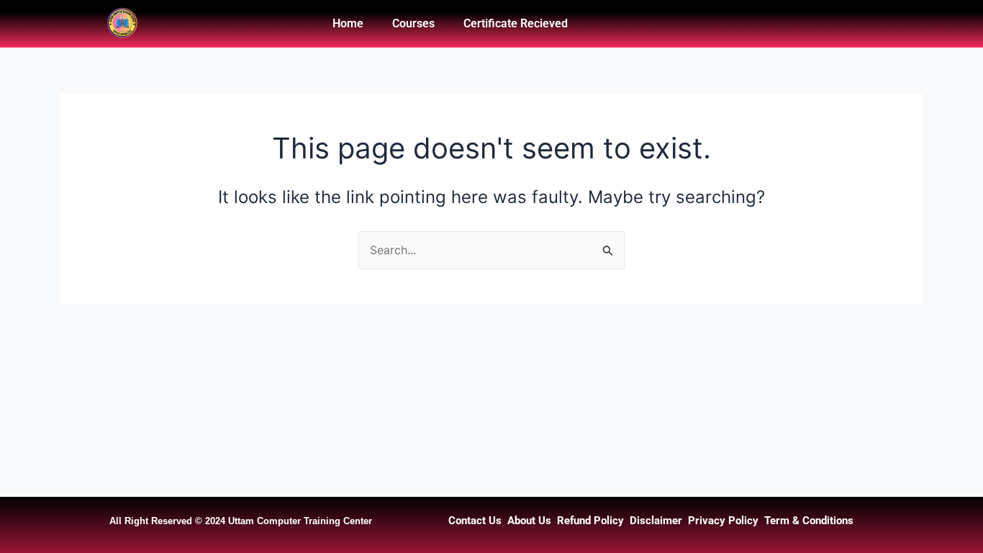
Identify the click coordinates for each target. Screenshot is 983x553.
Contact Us (475, 520)
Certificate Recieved (515, 23)
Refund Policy (590, 520)
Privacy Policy (723, 520)
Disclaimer (656, 520)
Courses (413, 23)
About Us (529, 520)
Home (347, 23)
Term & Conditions (808, 520)
